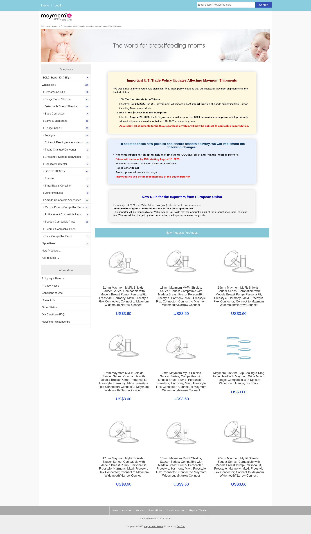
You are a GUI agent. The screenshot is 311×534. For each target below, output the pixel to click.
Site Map (139, 510)
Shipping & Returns (53, 278)
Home (45, 5)
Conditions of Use (52, 292)
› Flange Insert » (65, 127)
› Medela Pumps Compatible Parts (65, 207)
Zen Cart (181, 526)
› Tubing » (65, 135)
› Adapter (65, 178)
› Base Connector (65, 113)
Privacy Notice (50, 285)
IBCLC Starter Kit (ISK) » (65, 77)
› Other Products (65, 192)
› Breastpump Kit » (65, 91)
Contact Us (48, 300)
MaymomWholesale (153, 526)
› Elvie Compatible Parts (65, 236)
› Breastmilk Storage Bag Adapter (65, 156)
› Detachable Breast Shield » (65, 106)
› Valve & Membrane (65, 120)
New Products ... (51, 250)
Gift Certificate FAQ (53, 314)
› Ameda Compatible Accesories (65, 199)
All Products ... (50, 257)
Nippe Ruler (65, 243)
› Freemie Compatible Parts (59, 228)
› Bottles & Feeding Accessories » (65, 142)
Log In (58, 5)
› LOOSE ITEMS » (65, 171)
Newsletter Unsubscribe (56, 321)
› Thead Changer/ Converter (65, 149)
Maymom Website (197, 510)
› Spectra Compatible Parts (65, 221)
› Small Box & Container (65, 185)
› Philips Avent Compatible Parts (65, 214)
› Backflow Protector (65, 163)
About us (126, 510)
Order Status (49, 307)
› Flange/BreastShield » (65, 99)
